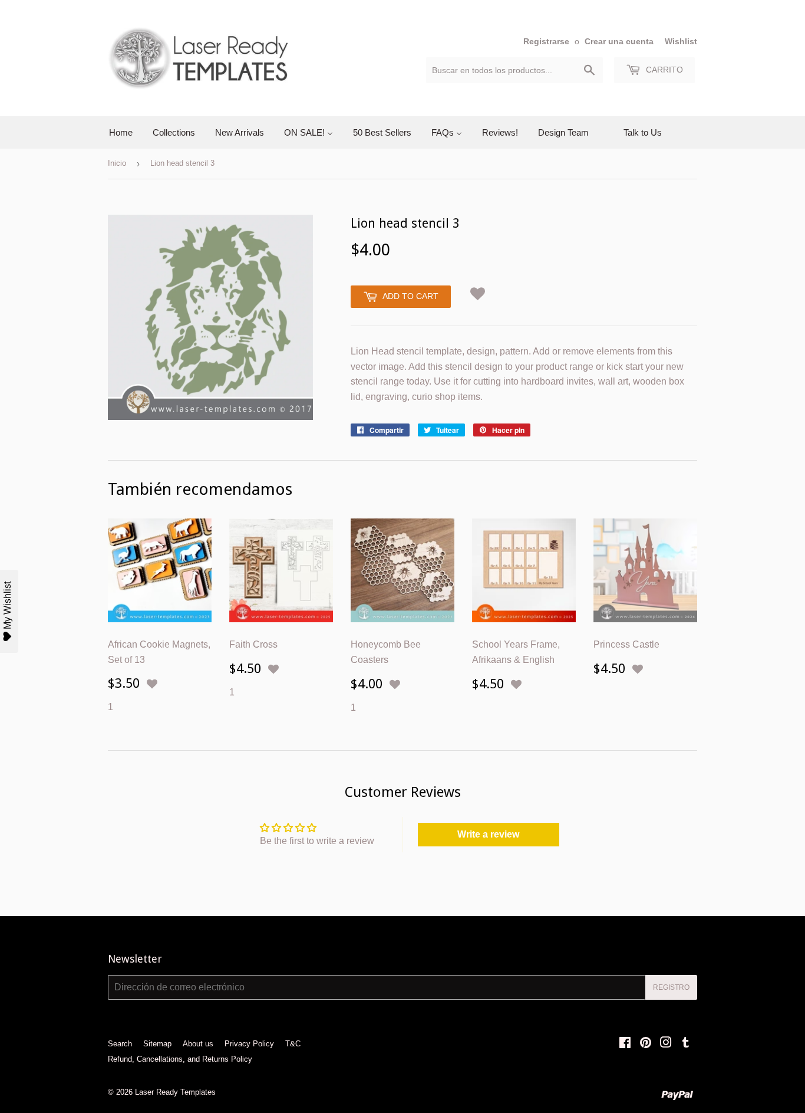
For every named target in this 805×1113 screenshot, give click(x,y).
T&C (293, 1043)
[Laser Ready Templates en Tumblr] (685, 1044)
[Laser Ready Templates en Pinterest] (645, 1044)
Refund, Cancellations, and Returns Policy (180, 1059)
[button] (478, 291)
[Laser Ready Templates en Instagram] (666, 1044)
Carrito (663, 69)
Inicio (117, 163)
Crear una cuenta (619, 41)
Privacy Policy (249, 1043)
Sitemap (157, 1043)
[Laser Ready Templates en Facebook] (625, 1044)
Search (120, 1043)
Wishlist (681, 41)
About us (198, 1043)
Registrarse (546, 41)
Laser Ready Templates (175, 1092)
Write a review (488, 834)
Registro (671, 987)
